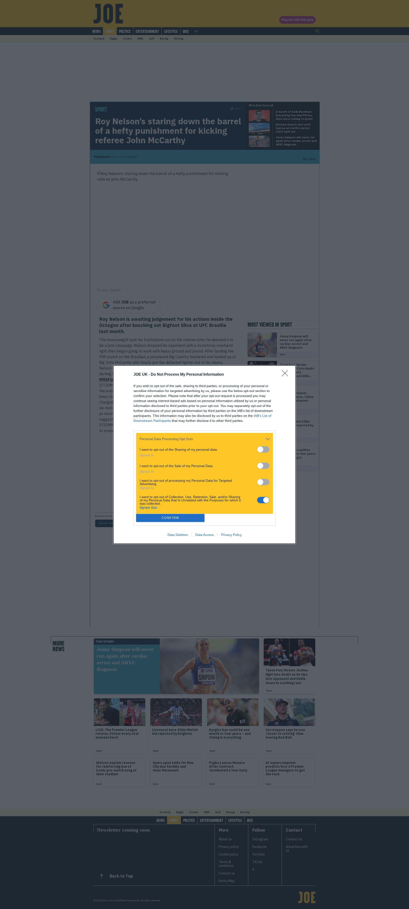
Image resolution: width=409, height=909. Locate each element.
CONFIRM (170, 518)
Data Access (204, 535)
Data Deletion (178, 535)
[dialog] (204, 454)
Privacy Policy (231, 535)
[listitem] (204, 439)
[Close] (286, 374)
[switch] (263, 449)
